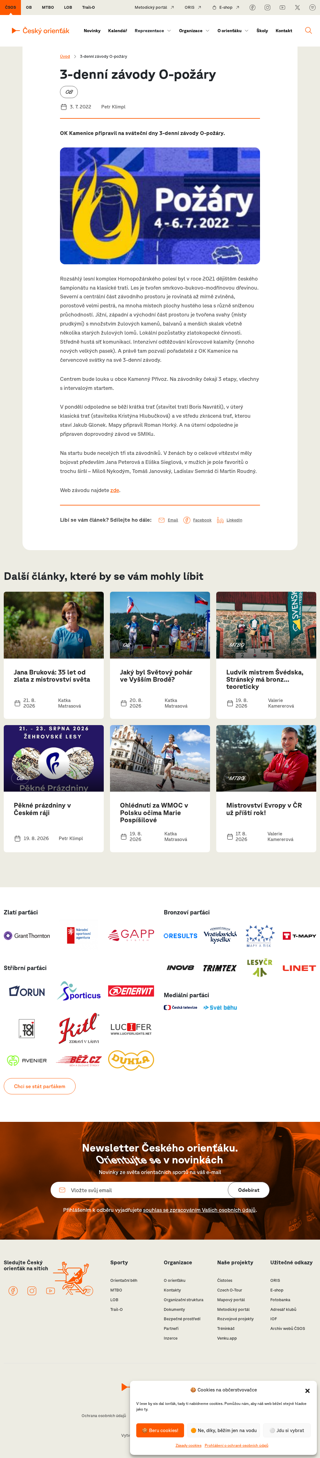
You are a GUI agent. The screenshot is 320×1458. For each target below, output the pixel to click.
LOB (68, 7)
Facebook (202, 520)
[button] (307, 1390)
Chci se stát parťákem (39, 1086)
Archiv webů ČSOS (287, 1328)
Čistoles (224, 1280)
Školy (262, 30)
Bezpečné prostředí (182, 1318)
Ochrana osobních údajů (104, 1415)
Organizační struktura (183, 1299)
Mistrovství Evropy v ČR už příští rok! (264, 808)
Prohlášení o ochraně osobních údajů (236, 1445)
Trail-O (88, 7)
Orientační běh (123, 1280)
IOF (273, 1318)
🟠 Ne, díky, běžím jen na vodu (224, 1430)
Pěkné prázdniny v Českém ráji (42, 808)
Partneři (171, 1328)
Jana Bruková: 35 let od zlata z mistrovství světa (52, 675)
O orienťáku (230, 30)
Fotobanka (280, 1299)
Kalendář (117, 30)
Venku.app (227, 1338)
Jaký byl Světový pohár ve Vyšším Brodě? (156, 675)
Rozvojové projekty (235, 1318)
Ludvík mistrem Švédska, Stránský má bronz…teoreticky (264, 679)
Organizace (190, 30)
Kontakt (284, 30)
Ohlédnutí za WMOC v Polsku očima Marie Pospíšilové (154, 812)
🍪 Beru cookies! (160, 1430)
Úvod (65, 56)
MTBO (48, 7)
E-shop (225, 7)
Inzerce (171, 1338)
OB (29, 7)
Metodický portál (151, 7)
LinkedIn (234, 520)
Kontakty (172, 1290)
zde (114, 490)
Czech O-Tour (229, 1290)
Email (173, 520)
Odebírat (248, 1190)
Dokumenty (174, 1309)
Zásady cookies (189, 1445)
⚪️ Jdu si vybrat (286, 1430)
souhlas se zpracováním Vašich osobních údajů (199, 1210)
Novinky (92, 30)
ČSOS (10, 7)
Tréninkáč (226, 1328)
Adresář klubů (283, 1309)
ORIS (189, 7)
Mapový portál (231, 1299)
